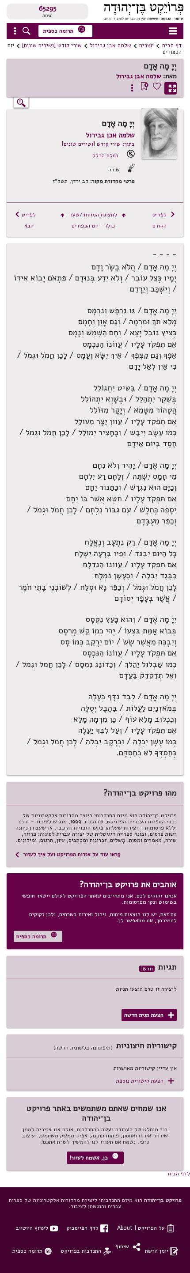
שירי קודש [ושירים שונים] (52, 45)
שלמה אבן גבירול (110, 45)
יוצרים (146, 45)
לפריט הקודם (163, 220)
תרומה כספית (64, 29)
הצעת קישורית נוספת (145, 1081)
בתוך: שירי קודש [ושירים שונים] (98, 144)
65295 (48, 8)
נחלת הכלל (105, 155)
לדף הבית (179, 1173)
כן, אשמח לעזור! (93, 1157)
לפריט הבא (25, 220)
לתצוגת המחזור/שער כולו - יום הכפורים (93, 220)
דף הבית (172, 45)
